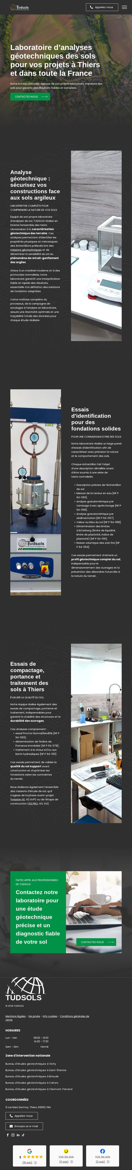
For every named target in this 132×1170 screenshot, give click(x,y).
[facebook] (8, 1135)
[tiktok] (23, 1135)
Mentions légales (16, 1016)
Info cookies (50, 1016)
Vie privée (34, 1016)
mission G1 (18, 799)
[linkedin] (18, 1135)
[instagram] (13, 1135)
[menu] (124, 7)
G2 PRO (33, 803)
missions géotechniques (26, 250)
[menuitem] (66, 1064)
